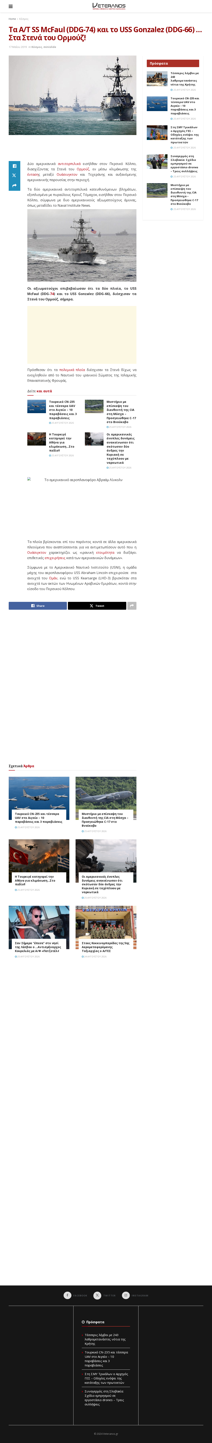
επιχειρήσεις (55, 558)
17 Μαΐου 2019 (18, 47)
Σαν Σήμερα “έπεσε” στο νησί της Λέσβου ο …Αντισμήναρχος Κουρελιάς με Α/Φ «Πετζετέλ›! (38, 947)
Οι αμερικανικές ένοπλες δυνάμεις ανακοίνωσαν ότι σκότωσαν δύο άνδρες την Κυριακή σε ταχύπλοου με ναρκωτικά (121, 448)
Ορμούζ (83, 169)
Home (12, 19)
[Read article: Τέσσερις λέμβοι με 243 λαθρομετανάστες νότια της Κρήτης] (157, 78)
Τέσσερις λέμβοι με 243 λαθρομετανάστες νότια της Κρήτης (185, 78)
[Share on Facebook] (14, 166)
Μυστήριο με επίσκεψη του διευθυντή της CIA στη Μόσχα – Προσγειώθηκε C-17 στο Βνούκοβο (121, 412)
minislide (49, 47)
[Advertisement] (84, 150)
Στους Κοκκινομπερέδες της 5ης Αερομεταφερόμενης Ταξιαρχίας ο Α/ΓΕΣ (105, 947)
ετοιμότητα (105, 552)
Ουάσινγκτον (67, 174)
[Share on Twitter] (14, 176)
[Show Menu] (11, 6)
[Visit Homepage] (109, 6)
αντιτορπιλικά (69, 163)
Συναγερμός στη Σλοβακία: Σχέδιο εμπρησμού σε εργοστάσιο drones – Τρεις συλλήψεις (184, 163)
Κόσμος (23, 19)
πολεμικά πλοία (72, 370)
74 (52, 294)
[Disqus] (72, 1020)
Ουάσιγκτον (36, 552)
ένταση (33, 174)
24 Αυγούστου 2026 (95, 956)
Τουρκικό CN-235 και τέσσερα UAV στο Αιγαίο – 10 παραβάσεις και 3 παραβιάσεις (63, 410)
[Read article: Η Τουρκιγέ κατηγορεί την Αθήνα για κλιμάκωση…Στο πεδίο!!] (36, 439)
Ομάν (53, 578)
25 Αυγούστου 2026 (62, 422)
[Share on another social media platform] (14, 186)
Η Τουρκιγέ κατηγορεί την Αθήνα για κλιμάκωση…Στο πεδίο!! (61, 442)
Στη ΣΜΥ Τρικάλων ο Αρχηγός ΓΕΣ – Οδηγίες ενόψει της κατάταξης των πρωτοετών (185, 134)
